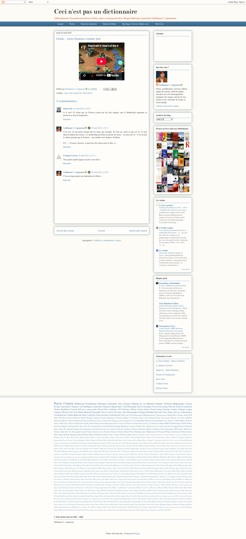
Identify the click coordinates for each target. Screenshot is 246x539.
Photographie (132, 412)
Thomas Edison (82, 507)
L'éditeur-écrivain (153, 485)
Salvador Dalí (74, 426)
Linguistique (103, 487)
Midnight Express (175, 490)
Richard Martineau (173, 499)
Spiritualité (65, 406)
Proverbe (189, 496)
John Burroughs (71, 482)
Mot (124, 443)
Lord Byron (138, 487)
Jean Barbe (105, 479)
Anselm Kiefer (97, 426)
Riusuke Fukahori (186, 499)
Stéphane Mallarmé (166, 504)
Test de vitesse (107, 412)
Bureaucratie (136, 460)
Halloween (94, 420)
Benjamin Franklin (126, 457)
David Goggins (173, 426)
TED (56, 418)
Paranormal (150, 493)
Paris (156, 493)
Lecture (120, 420)
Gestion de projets (119, 474)
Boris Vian (160, 379)
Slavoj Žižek (118, 504)
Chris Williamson (64, 462)
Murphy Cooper (138, 443)
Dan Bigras (68, 465)
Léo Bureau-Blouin (162, 487)
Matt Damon (92, 490)
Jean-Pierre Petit (168, 440)
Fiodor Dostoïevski (97, 471)
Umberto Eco (137, 507)
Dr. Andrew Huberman (73, 420)
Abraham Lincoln (146, 448)
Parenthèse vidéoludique (169, 283)
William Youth (125, 434)
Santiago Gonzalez (177, 501)
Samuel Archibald (164, 501)
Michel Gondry (129, 490)
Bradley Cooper (98, 460)
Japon (99, 479)
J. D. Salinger (171, 476)
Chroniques (147, 406)
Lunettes (104, 443)
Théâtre (182, 420)
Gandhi (67, 474)
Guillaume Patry (158, 429)
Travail (153, 409)
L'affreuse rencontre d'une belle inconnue (133, 485)
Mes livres (159, 23)
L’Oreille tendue (166, 227)
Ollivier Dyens (122, 493)
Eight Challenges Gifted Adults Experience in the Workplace (171, 306)
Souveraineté (155, 504)
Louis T (144, 487)
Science (126, 403)
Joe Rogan (161, 423)
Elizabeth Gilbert (96, 468)
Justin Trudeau (147, 482)
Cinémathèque (100, 462)
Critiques (181, 409)
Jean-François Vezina (116, 479)
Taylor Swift (63, 448)
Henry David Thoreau (126, 440)
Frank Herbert (124, 471)
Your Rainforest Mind (168, 303)
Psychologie (91, 403)
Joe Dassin (62, 482)
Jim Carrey (158, 479)
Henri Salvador (113, 440)
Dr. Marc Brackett (160, 465)
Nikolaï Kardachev (81, 493)
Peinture (126, 409)
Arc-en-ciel (179, 435)
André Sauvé (178, 451)
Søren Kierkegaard (65, 507)
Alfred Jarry (63, 423)
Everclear (85, 420)
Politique (142, 412)
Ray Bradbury (143, 499)
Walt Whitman (187, 507)
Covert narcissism (160, 426)
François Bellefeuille (156, 471)
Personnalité (82, 496)
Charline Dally (175, 460)
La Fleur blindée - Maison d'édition (170, 361)
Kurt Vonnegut (107, 485)
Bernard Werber (137, 457)
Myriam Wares (162, 388)
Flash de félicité (109, 471)
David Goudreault (185, 426)
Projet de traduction (89, 23)
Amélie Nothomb (151, 435)
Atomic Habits (164, 454)
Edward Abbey (59, 468)
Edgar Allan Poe (60, 429)
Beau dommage (95, 457)
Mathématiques (175, 423)
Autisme (183, 454)
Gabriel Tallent (181, 471)
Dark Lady (125, 415)
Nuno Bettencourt (177, 443)
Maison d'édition (109, 23)
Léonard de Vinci (130, 420)
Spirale (56, 448)
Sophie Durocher (135, 504)
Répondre (67, 119)
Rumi (142, 420)
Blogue (114, 406)
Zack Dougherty (151, 510)
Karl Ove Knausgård (72, 432)
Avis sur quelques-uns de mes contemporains (75, 457)
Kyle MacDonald (186, 440)
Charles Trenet (165, 460)
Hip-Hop (120, 476)
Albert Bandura (63, 451)
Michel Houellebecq (140, 490)
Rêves (139, 406)
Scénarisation (81, 504)
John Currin (82, 482)
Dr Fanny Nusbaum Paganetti (144, 465)
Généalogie (169, 429)
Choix (56, 462)
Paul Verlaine (187, 443)
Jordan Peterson (169, 406)
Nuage (103, 493)
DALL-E (61, 465)
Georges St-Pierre (130, 429)
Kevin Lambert (67, 485)
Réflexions (80, 403)
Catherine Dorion (154, 460)
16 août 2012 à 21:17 (99, 128)
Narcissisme (165, 418)
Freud (165, 471)
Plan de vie (175, 418)
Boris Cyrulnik (69, 460)
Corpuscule (149, 426)
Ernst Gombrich (181, 468)
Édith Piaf (167, 510)
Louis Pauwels (105, 432)
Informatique (138, 415)
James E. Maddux (64, 479)
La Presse (174, 485)
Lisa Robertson (122, 487)
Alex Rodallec (84, 451)
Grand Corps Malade (165, 474)
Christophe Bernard (76, 462)
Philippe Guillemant (172, 432)
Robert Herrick (98, 501)
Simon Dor (68, 108)
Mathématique (140, 432)
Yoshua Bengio (141, 510)
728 (59, 418)
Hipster (126, 476)
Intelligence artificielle (92, 406)
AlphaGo (135, 435)
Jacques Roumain (182, 476)
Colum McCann (137, 462)
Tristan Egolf (122, 507)
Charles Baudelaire (61, 409)
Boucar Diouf (79, 460)
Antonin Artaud (118, 454)
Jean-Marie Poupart (130, 479)
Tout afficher (186, 269)
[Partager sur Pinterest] (115, 89)
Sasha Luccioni (64, 504)
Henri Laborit (92, 476)
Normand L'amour (165, 443)
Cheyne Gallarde (186, 460)
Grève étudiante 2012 (113, 409)
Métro (156, 443)
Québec (126, 418)
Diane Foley (130, 465)
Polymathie (96, 412)
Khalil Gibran (76, 485)
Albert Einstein (67, 418)
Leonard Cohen (86, 432)
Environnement (85, 429)
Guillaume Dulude (144, 429)
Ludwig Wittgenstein (94, 443)
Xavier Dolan (98, 510)
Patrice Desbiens (182, 493)
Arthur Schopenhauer (151, 454)
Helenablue (83, 476)
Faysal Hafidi (71, 471)
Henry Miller (101, 476)
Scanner (180, 415)
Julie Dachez (137, 482)
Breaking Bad (85, 437)
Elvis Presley (125, 468)
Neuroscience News (167, 326)
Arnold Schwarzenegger (111, 426)
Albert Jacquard (74, 451)
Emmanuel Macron (158, 468)
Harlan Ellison (103, 440)
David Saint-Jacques (159, 437)
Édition (133, 409)
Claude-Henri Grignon (124, 462)
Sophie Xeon (146, 504)
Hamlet (72, 476)
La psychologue (183, 485)
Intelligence (111, 418)
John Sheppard (106, 482)
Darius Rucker (87, 465)
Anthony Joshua (81, 454)
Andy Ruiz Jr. (187, 451)
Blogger (137, 533)
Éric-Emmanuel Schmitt (122, 448)
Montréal (87, 412)
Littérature (112, 403)
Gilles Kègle (140, 474)
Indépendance (154, 476)
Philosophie (132, 406)
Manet (186, 487)
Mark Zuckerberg (64, 490)
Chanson (188, 403)
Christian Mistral (79, 418)
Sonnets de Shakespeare (165, 374)
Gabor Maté (171, 471)
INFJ (176, 429)
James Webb (182, 429)
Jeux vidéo (68, 93)
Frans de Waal (144, 471)
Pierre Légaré (94, 496)
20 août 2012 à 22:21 (87, 155)
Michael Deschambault (115, 490)
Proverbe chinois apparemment (64, 499)
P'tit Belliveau (141, 493)
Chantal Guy (140, 426)
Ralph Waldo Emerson (130, 499)
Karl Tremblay (180, 482)
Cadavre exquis (95, 437)
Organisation (132, 493)
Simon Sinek (90, 504)
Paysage (161, 432)
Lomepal (130, 487)
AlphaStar (141, 435)
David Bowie (96, 465)
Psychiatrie (78, 499)
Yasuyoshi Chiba (117, 510)
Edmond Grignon (73, 429)
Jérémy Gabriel (157, 482)
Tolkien (105, 507)
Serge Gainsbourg (172, 446)
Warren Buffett (69, 510)
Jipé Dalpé (166, 479)
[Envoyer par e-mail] (104, 89)
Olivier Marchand (111, 493)
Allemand (134, 451)
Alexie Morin (93, 451)
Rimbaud (150, 412)
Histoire (128, 423)
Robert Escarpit (80, 501)
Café (81, 406)
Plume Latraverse (150, 496)
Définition (188, 437)
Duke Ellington (179, 465)
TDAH (74, 507)
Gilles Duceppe (131, 474)
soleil (159, 510)
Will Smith (77, 510)
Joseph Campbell (126, 482)
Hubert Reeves (143, 440)
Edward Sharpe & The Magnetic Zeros (78, 468)
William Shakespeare (174, 403)
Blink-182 (181, 457)
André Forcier (169, 451)
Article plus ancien (138, 230)
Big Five (63, 437)
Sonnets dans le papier (111, 434)
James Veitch (84, 479)
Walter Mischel (59, 510)
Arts (120, 403)
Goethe (103, 418)
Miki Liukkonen (186, 490)
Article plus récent (65, 230)
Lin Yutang (95, 487)
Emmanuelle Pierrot (60, 440)
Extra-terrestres (102, 415)
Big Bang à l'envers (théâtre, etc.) (135, 23)
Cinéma (174, 409)
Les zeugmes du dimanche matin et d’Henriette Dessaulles (172, 231)
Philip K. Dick (59, 446)
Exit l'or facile (119, 423)
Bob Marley (71, 437)
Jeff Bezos (151, 479)
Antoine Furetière (106, 454)
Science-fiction (143, 409)
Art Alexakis (139, 454)
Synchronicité (114, 415)
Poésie (72, 23)
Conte (145, 462)
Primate (184, 432)
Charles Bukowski (74, 415)
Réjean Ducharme (95, 434)
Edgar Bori (188, 465)
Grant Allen (177, 474)
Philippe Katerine (70, 446)
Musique (102, 403)
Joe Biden (186, 479)
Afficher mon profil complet (167, 106)
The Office (71, 448)
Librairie (95, 432)
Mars (72, 490)
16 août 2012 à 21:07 (82, 108)
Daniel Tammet (146, 437)
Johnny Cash (116, 482)
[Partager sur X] (110, 89)
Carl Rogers (105, 437)
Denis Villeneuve (172, 437)
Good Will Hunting (151, 474)
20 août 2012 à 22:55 (99, 172)
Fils (115, 412)
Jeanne (159, 409)
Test (89, 426)
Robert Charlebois (145, 446)
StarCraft (78, 93)
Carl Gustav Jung (136, 418)
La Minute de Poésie (164, 365)
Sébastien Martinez (179, 504)
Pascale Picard (163, 493)
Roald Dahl (57, 501)
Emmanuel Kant (146, 468)
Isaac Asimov (103, 420)
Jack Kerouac (137, 423)
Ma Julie (172, 487)
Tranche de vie (138, 403)
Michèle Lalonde (162, 490)
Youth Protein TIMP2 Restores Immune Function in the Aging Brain (171, 331)
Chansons (74, 406)
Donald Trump (59, 420)
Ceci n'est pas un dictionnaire (95, 11)
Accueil (60, 23)
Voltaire (160, 507)
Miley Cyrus (58, 493)
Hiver (135, 440)
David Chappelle (106, 465)
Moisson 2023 (67, 412)
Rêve (175, 415)
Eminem (97, 418)
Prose (154, 406)
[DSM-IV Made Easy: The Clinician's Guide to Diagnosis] (176, 191)
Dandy (97, 423)
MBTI (167, 423)
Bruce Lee (117, 460)
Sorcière (189, 446)
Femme (70, 440)
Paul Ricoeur (64, 496)
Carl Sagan (144, 460)
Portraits (166, 409)
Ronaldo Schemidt (131, 501)
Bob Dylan (188, 457)
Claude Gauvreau (110, 462)
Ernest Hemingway (107, 423)
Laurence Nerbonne (75, 487)
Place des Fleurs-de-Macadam (86, 446)
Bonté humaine (59, 460)
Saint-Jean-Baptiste (61, 426)
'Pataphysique (134, 448)
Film (131, 415)
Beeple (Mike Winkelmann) (110, 457)
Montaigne (66, 493)
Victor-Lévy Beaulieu (82, 448)
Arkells (132, 454)
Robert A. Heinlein (68, 501)
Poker (99, 446)
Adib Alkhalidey (171, 448)
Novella (97, 493)
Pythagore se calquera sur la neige (94, 499)
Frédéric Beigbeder (91, 440)
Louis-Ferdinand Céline (152, 418)
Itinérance (163, 476)
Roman (170, 415)
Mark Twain (111, 443)
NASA (184, 423)
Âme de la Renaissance (182, 412)
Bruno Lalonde (126, 460)
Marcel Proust (129, 432)
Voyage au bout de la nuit (173, 507)
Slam (112, 504)
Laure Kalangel (63, 487)
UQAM (130, 507)
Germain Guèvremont (105, 474)
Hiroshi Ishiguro (134, 476)
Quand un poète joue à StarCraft (121, 446)
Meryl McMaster (102, 490)
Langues (57, 443)
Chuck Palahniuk (89, 462)
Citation (68, 403)
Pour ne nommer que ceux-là (166, 496)
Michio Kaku (152, 490)
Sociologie (182, 446)
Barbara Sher (187, 435)
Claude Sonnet (89, 423)
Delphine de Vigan (119, 465)
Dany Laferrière (89, 415)
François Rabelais (79, 440)
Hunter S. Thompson (155, 440)
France (117, 471)
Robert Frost (89, 501)
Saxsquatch (73, 504)
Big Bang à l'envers (128, 426)
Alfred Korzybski (104, 451)
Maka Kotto (179, 487)
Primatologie (106, 446)
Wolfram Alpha (99, 448)
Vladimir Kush (162, 383)
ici (115, 143)
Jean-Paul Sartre (142, 479)
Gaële (82, 474)
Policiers (119, 418)
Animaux (57, 454)
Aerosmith (180, 448)
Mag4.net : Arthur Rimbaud (167, 370)
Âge (162, 510)
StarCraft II (87, 93)
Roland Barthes (83, 434)
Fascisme (64, 471)
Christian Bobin (135, 437)
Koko (83, 485)
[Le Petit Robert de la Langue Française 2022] (187, 147)
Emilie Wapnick (135, 468)
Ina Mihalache (145, 476)
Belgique (57, 437)
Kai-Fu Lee (170, 482)
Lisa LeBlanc (112, 487)
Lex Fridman (86, 487)
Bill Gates (157, 457)
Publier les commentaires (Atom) (107, 240)
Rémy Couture (142, 501)
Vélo (91, 448)
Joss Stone (177, 440)
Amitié (70, 423)
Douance (90, 418)
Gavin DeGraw (75, 474)
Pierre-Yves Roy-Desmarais (135, 496)
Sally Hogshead (153, 501)
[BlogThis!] (107, 89)
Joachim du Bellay (176, 479)
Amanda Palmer (143, 451)
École (159, 406)
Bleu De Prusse (173, 457)
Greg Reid (184, 474)
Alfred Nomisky (115, 451)
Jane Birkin (93, 479)
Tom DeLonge (113, 507)
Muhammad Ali (152, 432)
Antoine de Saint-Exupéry (166, 435)
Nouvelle (91, 493)
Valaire (145, 507)
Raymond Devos (153, 499)
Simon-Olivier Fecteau (102, 504)
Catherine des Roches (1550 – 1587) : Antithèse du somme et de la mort (173, 208)
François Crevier (70, 155)
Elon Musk (78, 412)
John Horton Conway (93, 482)
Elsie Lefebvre (107, 468)
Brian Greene (108, 460)
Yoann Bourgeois (129, 510)
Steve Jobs (83, 426)
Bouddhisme (89, 460)
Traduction (106, 406)
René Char (163, 499)
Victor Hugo (167, 412)
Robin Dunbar (108, 501)
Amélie (150, 451)
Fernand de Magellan (83, 471)
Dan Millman (77, 465)
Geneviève (106, 429)
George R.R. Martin (91, 474)
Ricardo (135, 446)
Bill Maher (163, 457)
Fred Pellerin (97, 429)
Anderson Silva (159, 451)
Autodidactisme (60, 415)
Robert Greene (156, 446)
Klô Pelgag (113, 420)
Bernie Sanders (148, 457)
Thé (89, 507)
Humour (150, 403)
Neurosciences (161, 415)
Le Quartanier (64, 443)
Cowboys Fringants (163, 462)
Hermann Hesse (111, 476)
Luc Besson (151, 487)
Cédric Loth (183, 462)
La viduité (163, 250)
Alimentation (126, 451)
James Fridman (75, 479)
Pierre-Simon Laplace (119, 496)
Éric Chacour (108, 448)
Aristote (126, 454)
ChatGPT (126, 437)
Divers (100, 409)
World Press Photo (88, 510)
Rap (138, 420)
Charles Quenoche (116, 437)
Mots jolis (129, 443)
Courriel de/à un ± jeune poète (83, 409)
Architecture (78, 423)
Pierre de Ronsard (105, 496)
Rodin (164, 446)
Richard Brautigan (70, 434)
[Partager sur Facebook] (112, 89)
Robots (189, 423)
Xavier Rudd (108, 510)
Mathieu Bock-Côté (81, 490)
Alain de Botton (186, 418)
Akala (186, 448)
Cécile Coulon (174, 462)
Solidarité (126, 504)
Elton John (116, 468)
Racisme (119, 499)
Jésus (164, 482)
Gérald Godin (65, 476)
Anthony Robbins (94, 454)
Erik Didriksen (170, 468)
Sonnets (159, 403)
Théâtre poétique (96, 507)
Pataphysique (172, 493)
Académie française (158, 448)
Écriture (57, 406)
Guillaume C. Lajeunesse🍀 (75, 127)
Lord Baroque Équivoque (77, 443)
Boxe (77, 437)
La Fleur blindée (164, 485)
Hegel (78, 476)
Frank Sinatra (134, 471)
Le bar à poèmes (166, 205)
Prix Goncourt (181, 496)
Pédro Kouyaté (111, 499)
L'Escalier (115, 485)
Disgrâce (182, 437)
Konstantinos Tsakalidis (94, 485)
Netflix (72, 493)
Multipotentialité (149, 415)
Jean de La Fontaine (149, 423)
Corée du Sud (151, 462)
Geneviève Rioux (117, 429)
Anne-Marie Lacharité (68, 454)
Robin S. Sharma (119, 501)
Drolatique (170, 465)
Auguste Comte (175, 454)
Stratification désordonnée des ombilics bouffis (162, 420)
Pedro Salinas (73, 496)
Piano (88, 496)
